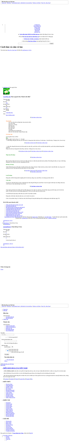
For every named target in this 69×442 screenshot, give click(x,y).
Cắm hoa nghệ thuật (10, 413)
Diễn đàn (5, 310)
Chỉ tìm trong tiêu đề (12, 337)
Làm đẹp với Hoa (9, 396)
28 (6, 107)
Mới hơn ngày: (5, 345)
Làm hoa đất (8, 407)
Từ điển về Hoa (9, 386)
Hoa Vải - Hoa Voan (12, 50)
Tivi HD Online (48, 217)
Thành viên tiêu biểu (10, 325)
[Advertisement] (34, 13)
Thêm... (6, 361)
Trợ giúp (8, 437)
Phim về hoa (8, 423)
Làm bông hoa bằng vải (11, 206)
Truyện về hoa (9, 427)
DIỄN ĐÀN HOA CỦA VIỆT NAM (15, 368)
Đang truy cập (9, 328)
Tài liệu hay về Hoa (10, 391)
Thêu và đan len (9, 410)
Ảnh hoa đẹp (35, 217)
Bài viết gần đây (9, 318)
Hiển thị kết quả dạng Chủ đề (17, 352)
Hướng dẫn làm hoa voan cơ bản (13, 214)
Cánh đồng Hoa (9, 112)
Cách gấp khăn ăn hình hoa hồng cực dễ (14, 212)
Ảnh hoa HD (37, 29)
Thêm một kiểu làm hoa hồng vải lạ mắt (14, 204)
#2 (3, 244)
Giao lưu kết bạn (9, 428)
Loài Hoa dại (25, 50)
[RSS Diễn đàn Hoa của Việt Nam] (31, 379)
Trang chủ (5, 309)
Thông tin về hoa (9, 393)
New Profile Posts (10, 330)
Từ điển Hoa (37, 24)
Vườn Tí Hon (37, 27)
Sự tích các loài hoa (10, 429)
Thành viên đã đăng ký (11, 327)
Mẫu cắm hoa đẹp (10, 412)
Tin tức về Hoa (9, 384)
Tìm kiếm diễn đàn (10, 316)
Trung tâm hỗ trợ (9, 385)
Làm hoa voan (9, 404)
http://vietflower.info (10, 115)
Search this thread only (13, 349)
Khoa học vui (37, 32)
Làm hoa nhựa (9, 406)
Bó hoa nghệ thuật (10, 414)
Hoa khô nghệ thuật (10, 390)
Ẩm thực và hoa (9, 395)
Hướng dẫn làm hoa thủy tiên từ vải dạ (14, 215)
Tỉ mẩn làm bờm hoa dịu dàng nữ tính (14, 208)
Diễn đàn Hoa (18, 217)
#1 (3, 221)
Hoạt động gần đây (10, 329)
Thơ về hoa (8, 426)
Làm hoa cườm (9, 408)
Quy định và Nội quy (7, 435)
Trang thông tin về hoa (9, 217)
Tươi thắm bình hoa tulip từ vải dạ (13, 209)
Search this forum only (13, 350)
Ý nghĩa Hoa (37, 28)
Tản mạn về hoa (9, 424)
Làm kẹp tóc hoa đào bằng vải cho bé (14, 213)
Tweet (2, 269)
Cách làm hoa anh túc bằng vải (12, 210)
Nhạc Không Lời (37, 26)
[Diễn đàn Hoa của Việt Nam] (7, 364)
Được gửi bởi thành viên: (7, 339)
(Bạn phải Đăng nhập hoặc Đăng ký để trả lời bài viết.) (12, 247)
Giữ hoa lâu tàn (9, 411)
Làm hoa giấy (9, 405)
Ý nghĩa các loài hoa (52, 218)
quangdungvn (6, 243)
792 (7, 103)
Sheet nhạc (37, 30)
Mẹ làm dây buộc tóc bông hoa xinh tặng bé (15, 207)
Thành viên (5, 319)
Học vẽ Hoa (8, 389)
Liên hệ (7, 436)
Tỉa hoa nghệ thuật (10, 416)
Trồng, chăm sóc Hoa (10, 397)
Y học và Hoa (9, 392)
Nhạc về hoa (8, 422)
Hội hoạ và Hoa (9, 387)
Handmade (8, 402)
